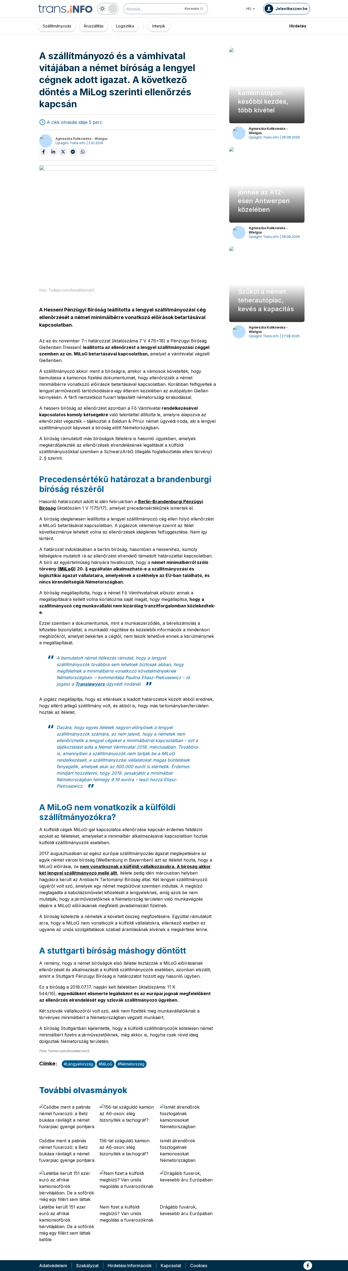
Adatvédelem (53, 1265)
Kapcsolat (171, 1265)
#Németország (131, 1064)
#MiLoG (105, 1064)
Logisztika (125, 26)
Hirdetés (297, 26)
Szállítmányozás (57, 26)
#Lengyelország (78, 1064)
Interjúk (158, 26)
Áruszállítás (94, 26)
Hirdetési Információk (130, 1265)
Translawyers (90, 684)
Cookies (198, 1265)
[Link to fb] (307, 1265)
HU (248, 9)
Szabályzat (87, 1265)
